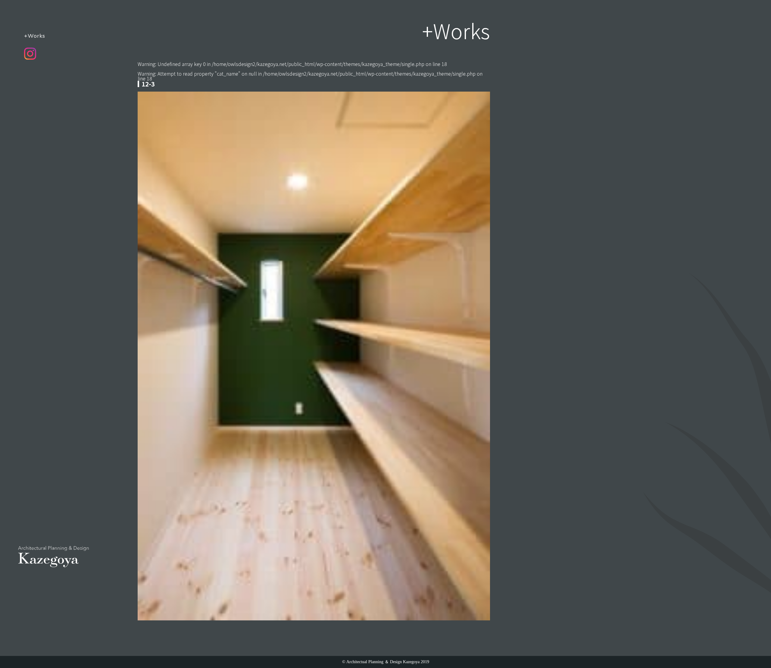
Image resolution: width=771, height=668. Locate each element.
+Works (34, 35)
